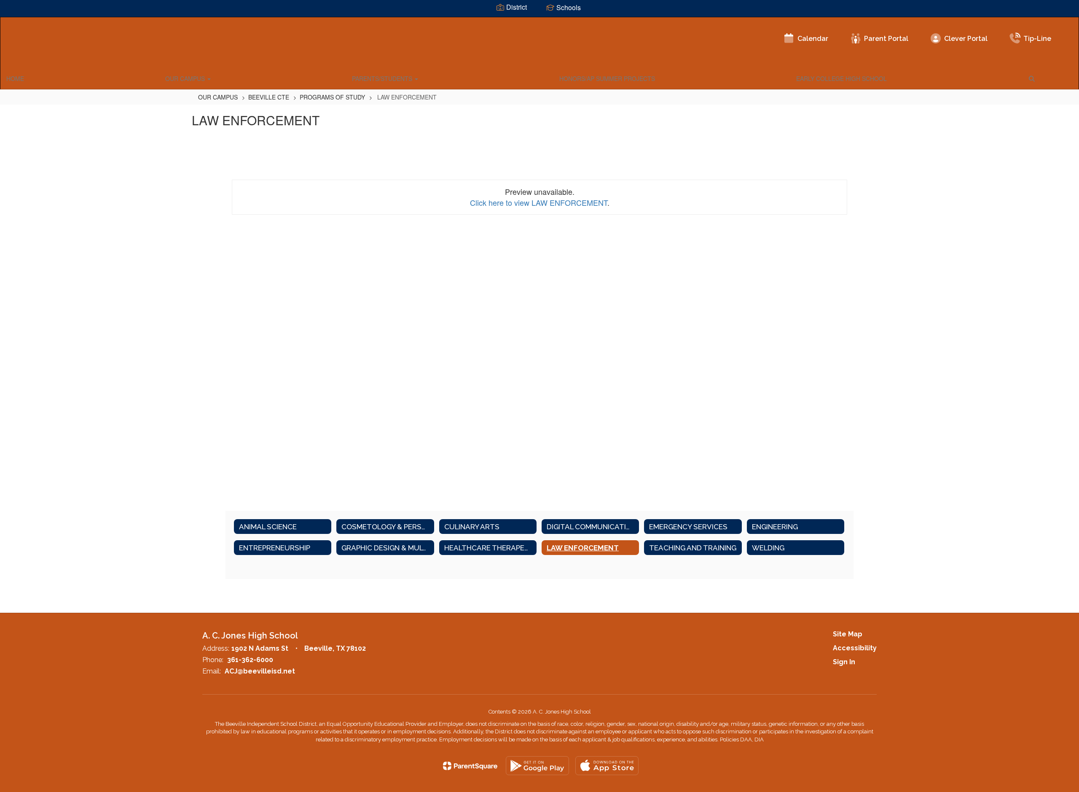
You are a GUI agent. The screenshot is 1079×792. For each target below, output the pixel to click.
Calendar (812, 39)
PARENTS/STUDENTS (383, 78)
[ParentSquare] (470, 766)
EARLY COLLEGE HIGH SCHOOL (841, 78)
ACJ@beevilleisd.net (260, 671)
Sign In (844, 662)
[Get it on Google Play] (537, 765)
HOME (15, 78)
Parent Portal (886, 39)
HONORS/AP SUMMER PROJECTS (607, 78)
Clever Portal (966, 39)
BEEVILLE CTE (268, 97)
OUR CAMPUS (186, 78)
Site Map (847, 634)
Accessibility (855, 648)
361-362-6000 (250, 660)
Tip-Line (1037, 39)
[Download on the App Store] (607, 765)
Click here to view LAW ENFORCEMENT (538, 202)
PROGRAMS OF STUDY (332, 97)
